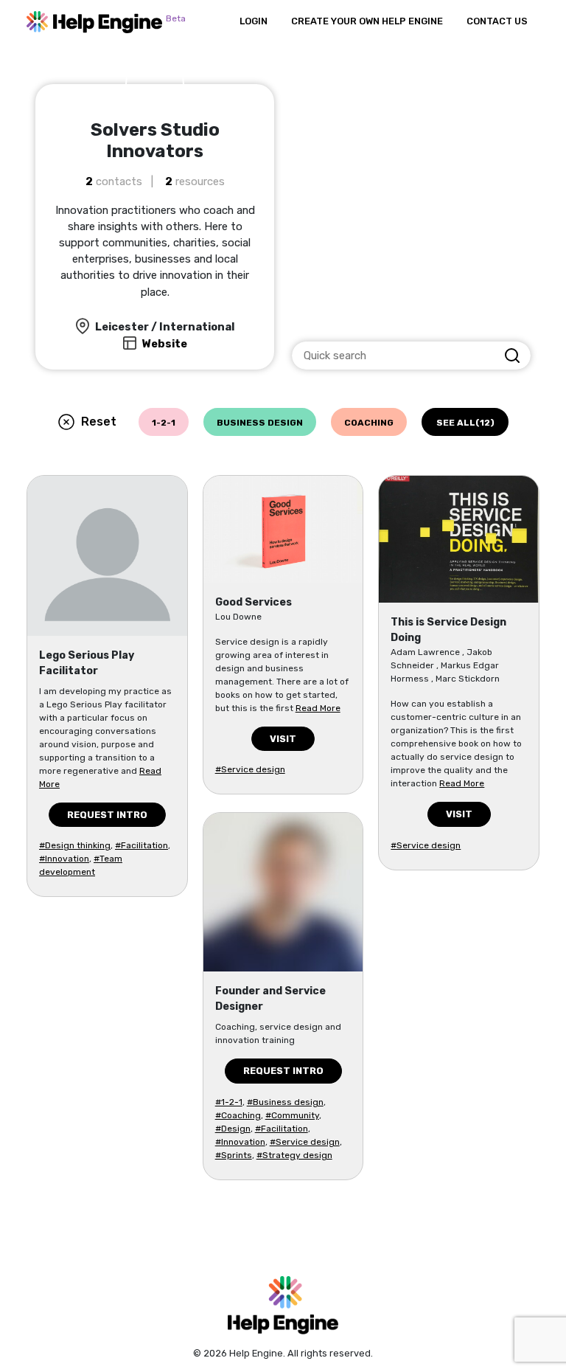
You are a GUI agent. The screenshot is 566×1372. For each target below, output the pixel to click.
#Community (292, 1115)
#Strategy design (294, 1155)
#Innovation (64, 858)
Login (254, 21)
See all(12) (465, 423)
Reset (98, 422)
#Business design (285, 1102)
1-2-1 (163, 423)
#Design (233, 1128)
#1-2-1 (228, 1102)
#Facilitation (141, 845)
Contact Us (497, 21)
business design (260, 423)
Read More (318, 708)
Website (164, 343)
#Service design (250, 769)
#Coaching (238, 1115)
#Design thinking (75, 845)
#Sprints (233, 1155)
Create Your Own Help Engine (367, 21)
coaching (369, 423)
